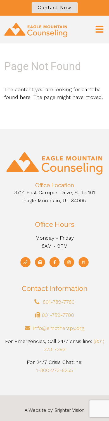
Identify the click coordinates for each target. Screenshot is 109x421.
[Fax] (40, 262)
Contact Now (55, 7)
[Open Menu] (99, 30)
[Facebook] (54, 262)
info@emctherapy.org (58, 328)
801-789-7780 (59, 302)
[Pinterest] (84, 262)
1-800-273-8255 (54, 370)
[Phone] (25, 262)
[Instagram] (69, 262)
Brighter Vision (69, 410)
